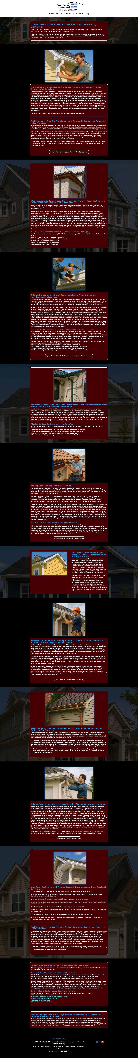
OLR (52, 1039)
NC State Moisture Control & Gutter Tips (44, 998)
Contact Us (69, 14)
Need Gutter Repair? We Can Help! (69, 838)
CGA (56, 1039)
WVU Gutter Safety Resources (40, 1000)
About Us (80, 14)
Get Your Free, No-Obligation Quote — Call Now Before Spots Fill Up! (58, 1025)
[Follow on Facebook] (97, 1042)
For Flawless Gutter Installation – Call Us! (69, 679)
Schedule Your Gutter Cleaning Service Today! (69, 538)
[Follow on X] (100, 1042)
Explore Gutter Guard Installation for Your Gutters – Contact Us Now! (69, 356)
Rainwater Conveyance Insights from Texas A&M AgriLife (49, 997)
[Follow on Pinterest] (102, 1042)
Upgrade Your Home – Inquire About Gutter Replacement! (69, 152)
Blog (87, 14)
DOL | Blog (62, 1039)
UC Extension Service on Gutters (41, 1002)
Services (59, 14)
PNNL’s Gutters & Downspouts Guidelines (44, 995)
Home (51, 14)
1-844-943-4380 (87, 36)
